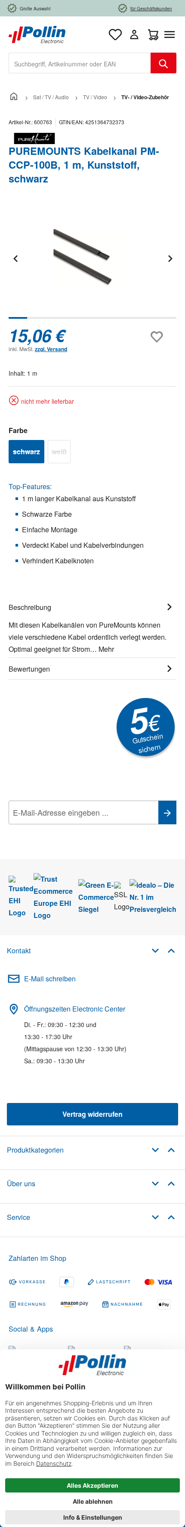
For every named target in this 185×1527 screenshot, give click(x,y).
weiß (61, 452)
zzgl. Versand (51, 349)
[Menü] (171, 34)
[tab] (92, 626)
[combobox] (80, 63)
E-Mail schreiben (50, 978)
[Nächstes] (169, 258)
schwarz (28, 452)
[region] (92, 264)
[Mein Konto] (134, 34)
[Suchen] (163, 63)
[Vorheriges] (15, 258)
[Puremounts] (92, 138)
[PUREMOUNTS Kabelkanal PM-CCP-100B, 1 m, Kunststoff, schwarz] (92, 258)
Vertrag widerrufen (92, 1114)
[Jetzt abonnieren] (167, 812)
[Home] (14, 97)
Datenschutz (64, 832)
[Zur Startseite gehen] (37, 33)
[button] (163, 950)
